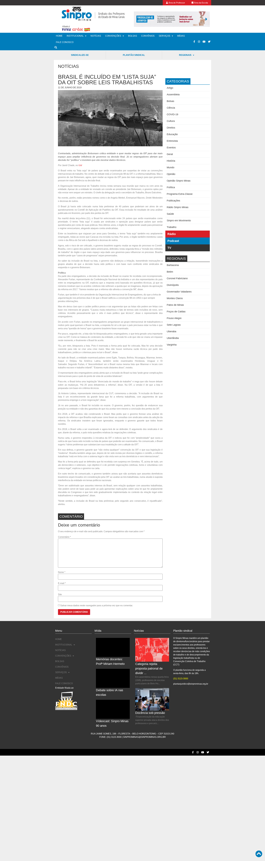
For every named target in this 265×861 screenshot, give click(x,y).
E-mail (62, 583)
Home (59, 36)
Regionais (185, 55)
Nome (61, 572)
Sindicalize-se (80, 55)
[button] (137, 19)
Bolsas (132, 36)
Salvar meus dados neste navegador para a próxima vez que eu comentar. (96, 605)
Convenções (113, 36)
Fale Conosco (64, 42)
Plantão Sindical (134, 55)
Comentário (64, 537)
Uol (80, 165)
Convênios (148, 36)
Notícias (96, 36)
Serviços (164, 36)
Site (60, 594)
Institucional (75, 36)
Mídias (181, 36)
